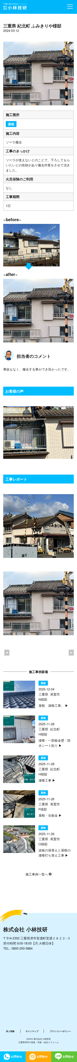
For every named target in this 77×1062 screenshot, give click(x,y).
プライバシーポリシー (60, 1031)
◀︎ (7, 652)
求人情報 (10, 1031)
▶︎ (71, 652)
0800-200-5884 (22, 948)
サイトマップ (32, 1031)
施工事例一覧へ (37, 874)
